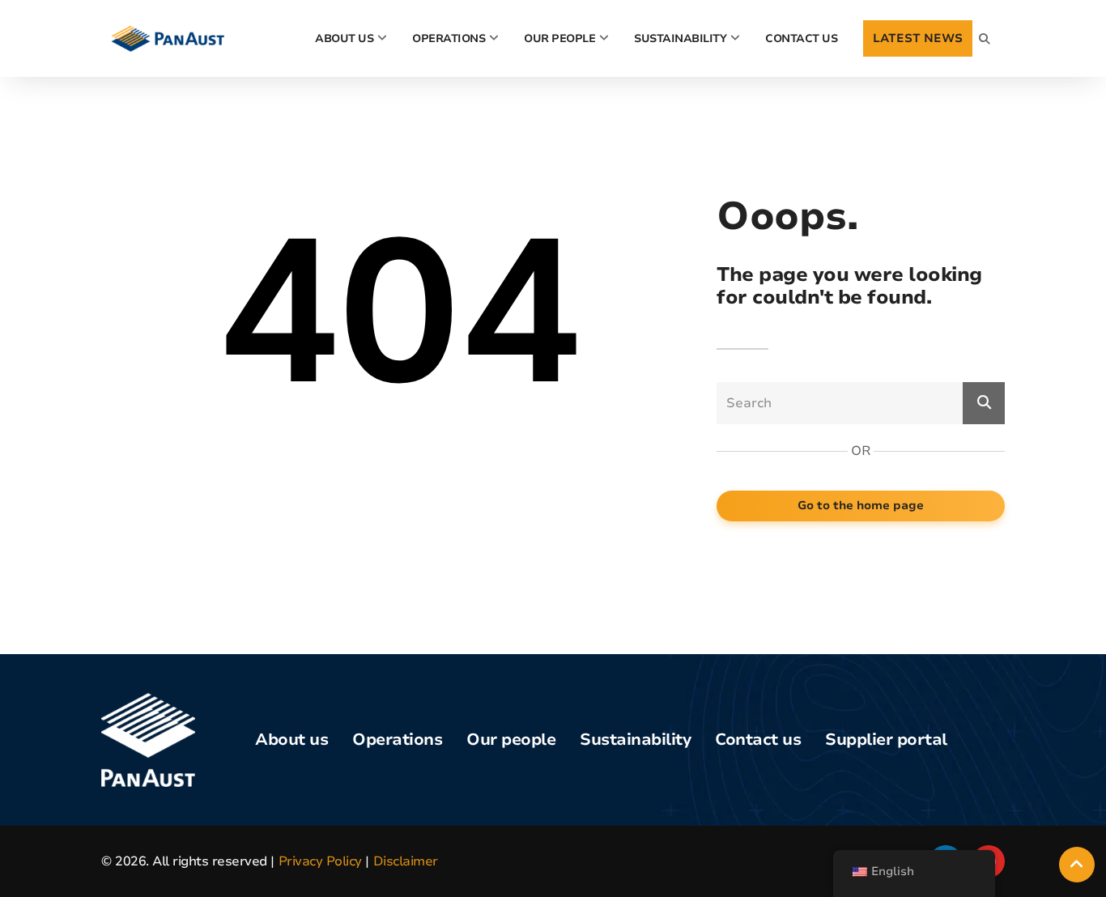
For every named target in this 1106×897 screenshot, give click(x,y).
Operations (448, 38)
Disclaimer (405, 861)
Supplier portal (886, 739)
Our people (559, 38)
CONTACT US (801, 38)
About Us (344, 38)
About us (291, 739)
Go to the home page (861, 505)
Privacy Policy (320, 861)
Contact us (758, 739)
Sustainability (680, 38)
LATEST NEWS (918, 38)
